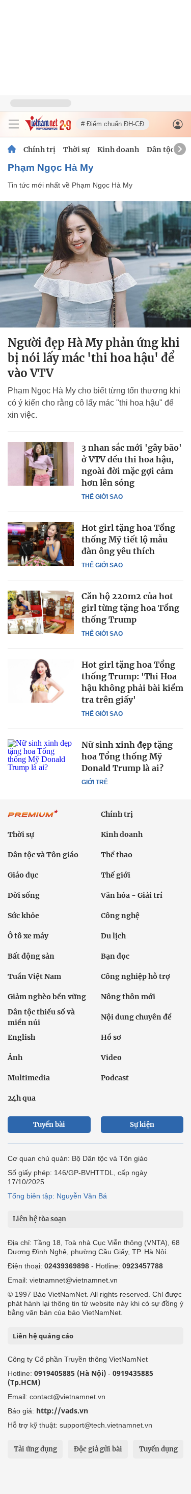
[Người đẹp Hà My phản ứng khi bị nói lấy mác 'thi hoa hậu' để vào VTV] (95, 264)
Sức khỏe (23, 915)
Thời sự (76, 149)
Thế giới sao (102, 496)
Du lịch (113, 935)
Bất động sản (31, 956)
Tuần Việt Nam (34, 976)
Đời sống (24, 895)
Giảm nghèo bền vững (47, 996)
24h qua (22, 1098)
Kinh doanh (118, 149)
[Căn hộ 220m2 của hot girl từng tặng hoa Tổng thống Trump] (41, 612)
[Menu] (14, 124)
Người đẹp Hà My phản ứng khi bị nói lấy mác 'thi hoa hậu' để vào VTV (94, 358)
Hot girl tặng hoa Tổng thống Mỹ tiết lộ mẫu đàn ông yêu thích (128, 539)
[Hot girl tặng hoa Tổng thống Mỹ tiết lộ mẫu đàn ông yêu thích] (41, 544)
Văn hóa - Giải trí (131, 895)
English (21, 1037)
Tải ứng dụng (35, 1449)
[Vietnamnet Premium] (33, 818)
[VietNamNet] (12, 149)
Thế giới (115, 875)
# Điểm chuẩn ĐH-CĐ (112, 124)
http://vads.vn (62, 1410)
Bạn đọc (115, 956)
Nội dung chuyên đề (136, 1017)
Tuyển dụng (158, 1449)
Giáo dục (23, 875)
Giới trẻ (94, 782)
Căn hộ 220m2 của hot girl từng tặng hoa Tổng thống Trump (130, 608)
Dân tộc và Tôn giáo (43, 854)
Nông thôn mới (128, 996)
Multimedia (29, 1077)
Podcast (115, 1077)
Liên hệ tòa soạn (39, 1219)
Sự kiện (142, 1124)
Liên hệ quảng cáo (43, 1335)
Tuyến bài (49, 1124)
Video (111, 1057)
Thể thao (116, 854)
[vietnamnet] (48, 128)
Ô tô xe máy (28, 935)
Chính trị (39, 149)
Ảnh (15, 1057)
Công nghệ (120, 915)
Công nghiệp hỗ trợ (135, 976)
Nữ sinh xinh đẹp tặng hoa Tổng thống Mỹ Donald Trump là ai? (127, 756)
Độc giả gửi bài (98, 1449)
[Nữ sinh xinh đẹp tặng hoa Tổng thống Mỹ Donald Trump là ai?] (41, 761)
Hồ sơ (111, 1037)
